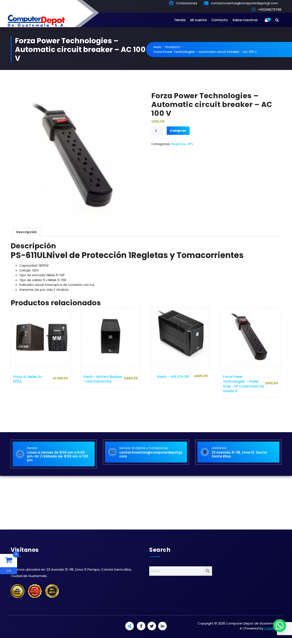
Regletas (178, 144)
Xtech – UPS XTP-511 (173, 376)
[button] (279, 625)
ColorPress (272, 628)
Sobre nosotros (245, 20)
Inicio (157, 47)
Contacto (219, 20)
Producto (173, 47)
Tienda (180, 20)
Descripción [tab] (26, 232)
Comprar (178, 130)
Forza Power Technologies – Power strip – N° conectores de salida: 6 (243, 383)
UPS (190, 144)
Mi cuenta (198, 20)
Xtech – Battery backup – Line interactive (102, 379)
